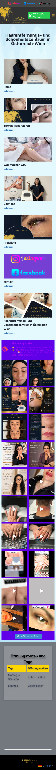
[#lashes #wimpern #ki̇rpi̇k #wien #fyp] (42, 400)
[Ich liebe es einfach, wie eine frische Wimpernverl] (14, 455)
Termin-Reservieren (17, 125)
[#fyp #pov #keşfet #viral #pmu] (42, 482)
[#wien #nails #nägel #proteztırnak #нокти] (42, 591)
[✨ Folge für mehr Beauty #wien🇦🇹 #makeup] (14, 618)
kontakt (8, 281)
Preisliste (10, 242)
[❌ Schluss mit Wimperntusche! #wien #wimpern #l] (42, 373)
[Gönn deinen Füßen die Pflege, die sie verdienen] (14, 591)
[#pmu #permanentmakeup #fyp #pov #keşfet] (42, 427)
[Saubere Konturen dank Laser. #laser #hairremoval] (42, 509)
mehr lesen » (9, 91)
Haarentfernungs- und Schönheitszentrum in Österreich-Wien (26, 324)
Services (9, 203)
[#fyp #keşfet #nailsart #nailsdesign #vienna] (42, 536)
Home (7, 86)
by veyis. (29, 762)
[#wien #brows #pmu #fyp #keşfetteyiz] (14, 373)
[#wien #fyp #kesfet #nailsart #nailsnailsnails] (14, 536)
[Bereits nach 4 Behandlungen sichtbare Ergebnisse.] (14, 400)
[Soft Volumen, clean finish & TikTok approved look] (42, 618)
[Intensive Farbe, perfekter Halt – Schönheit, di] (42, 564)
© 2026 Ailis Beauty (29, 760)
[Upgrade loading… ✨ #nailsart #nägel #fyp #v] (14, 509)
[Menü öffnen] (53, 15)
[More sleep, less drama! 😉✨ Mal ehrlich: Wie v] (42, 455)
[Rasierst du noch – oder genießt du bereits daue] (14, 482)
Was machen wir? (15, 164)
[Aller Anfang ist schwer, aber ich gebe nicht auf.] (14, 564)
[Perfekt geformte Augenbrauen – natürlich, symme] (14, 427)
